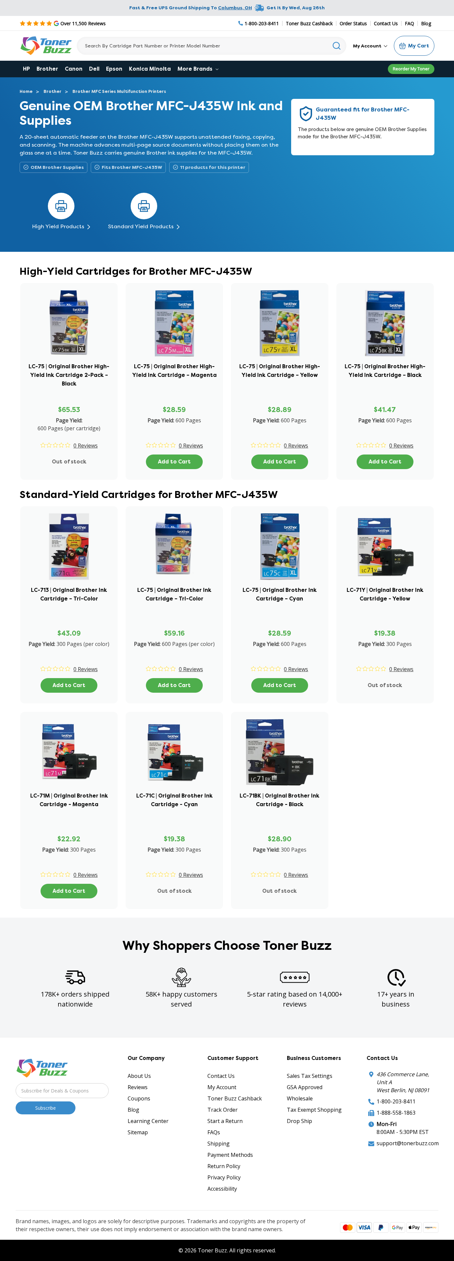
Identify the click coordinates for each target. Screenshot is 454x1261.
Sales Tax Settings (309, 1076)
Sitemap (138, 1132)
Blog (426, 23)
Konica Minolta (150, 68)
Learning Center (148, 1121)
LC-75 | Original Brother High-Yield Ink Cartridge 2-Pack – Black (69, 375)
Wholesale (300, 1098)
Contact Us (386, 23)
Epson (114, 68)
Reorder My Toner (411, 69)
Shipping (218, 1143)
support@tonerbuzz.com (408, 1143)
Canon (73, 68)
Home (26, 91)
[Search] (337, 46)
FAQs (213, 1132)
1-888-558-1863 (396, 1112)
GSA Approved (304, 1087)
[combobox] (211, 46)
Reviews (138, 1087)
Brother (47, 68)
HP (26, 68)
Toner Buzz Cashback (309, 23)
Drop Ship (299, 1121)
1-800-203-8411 (396, 1101)
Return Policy (223, 1166)
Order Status (353, 23)
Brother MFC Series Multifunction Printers (119, 91)
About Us (139, 1076)
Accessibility (222, 1188)
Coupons (139, 1098)
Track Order (222, 1109)
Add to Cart (174, 461)
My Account (368, 46)
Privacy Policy (224, 1177)
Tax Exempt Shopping (314, 1109)
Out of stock (69, 461)
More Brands (195, 68)
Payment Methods (230, 1154)
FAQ (409, 23)
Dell (94, 68)
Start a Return (225, 1121)
